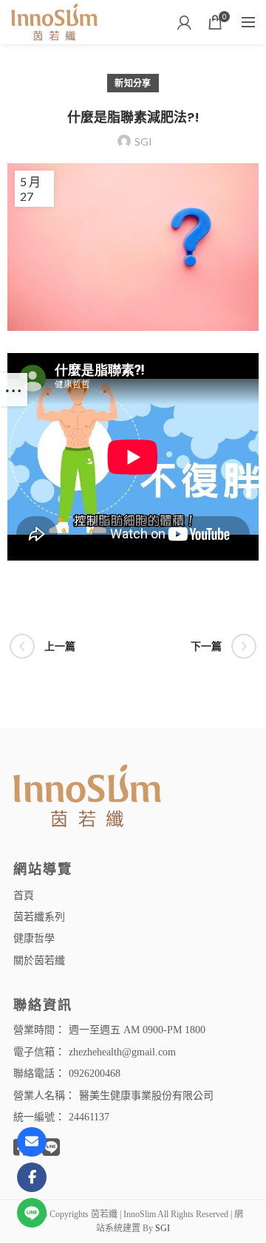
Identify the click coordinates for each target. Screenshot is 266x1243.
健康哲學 (34, 937)
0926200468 (94, 1073)
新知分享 (133, 83)
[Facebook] (32, 1177)
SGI (162, 1228)
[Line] (32, 1212)
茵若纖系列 (39, 916)
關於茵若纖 (39, 959)
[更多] (13, 389)
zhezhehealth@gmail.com (122, 1052)
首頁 (23, 894)
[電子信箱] (32, 1142)
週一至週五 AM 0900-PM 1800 (137, 1029)
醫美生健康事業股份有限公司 (146, 1095)
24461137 (89, 1117)
